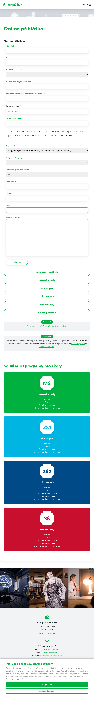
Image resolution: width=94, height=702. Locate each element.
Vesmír (47, 399)
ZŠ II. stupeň (47, 296)
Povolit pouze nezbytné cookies (26, 697)
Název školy (11, 46)
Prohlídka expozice (47, 405)
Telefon (9, 193)
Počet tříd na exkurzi (14, 70)
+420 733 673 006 (51, 650)
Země (47, 402)
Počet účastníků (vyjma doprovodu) (19, 82)
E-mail (9, 205)
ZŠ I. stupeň (47, 288)
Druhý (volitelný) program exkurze (18, 158)
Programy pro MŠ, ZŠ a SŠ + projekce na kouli (47, 326)
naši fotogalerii (78, 343)
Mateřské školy (47, 280)
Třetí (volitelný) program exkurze (17, 170)
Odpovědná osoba (13, 181)
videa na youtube (46, 346)
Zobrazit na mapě (47, 633)
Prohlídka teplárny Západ (47, 493)
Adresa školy (11, 58)
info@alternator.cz (50, 653)
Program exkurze (12, 146)
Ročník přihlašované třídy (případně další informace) (25, 93)
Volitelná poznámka (13, 217)
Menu (85, 5)
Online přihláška (47, 312)
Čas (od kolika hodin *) (14, 118)
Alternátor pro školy (47, 272)
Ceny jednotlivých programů (47, 408)
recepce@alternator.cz (52, 655)
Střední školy (47, 304)
